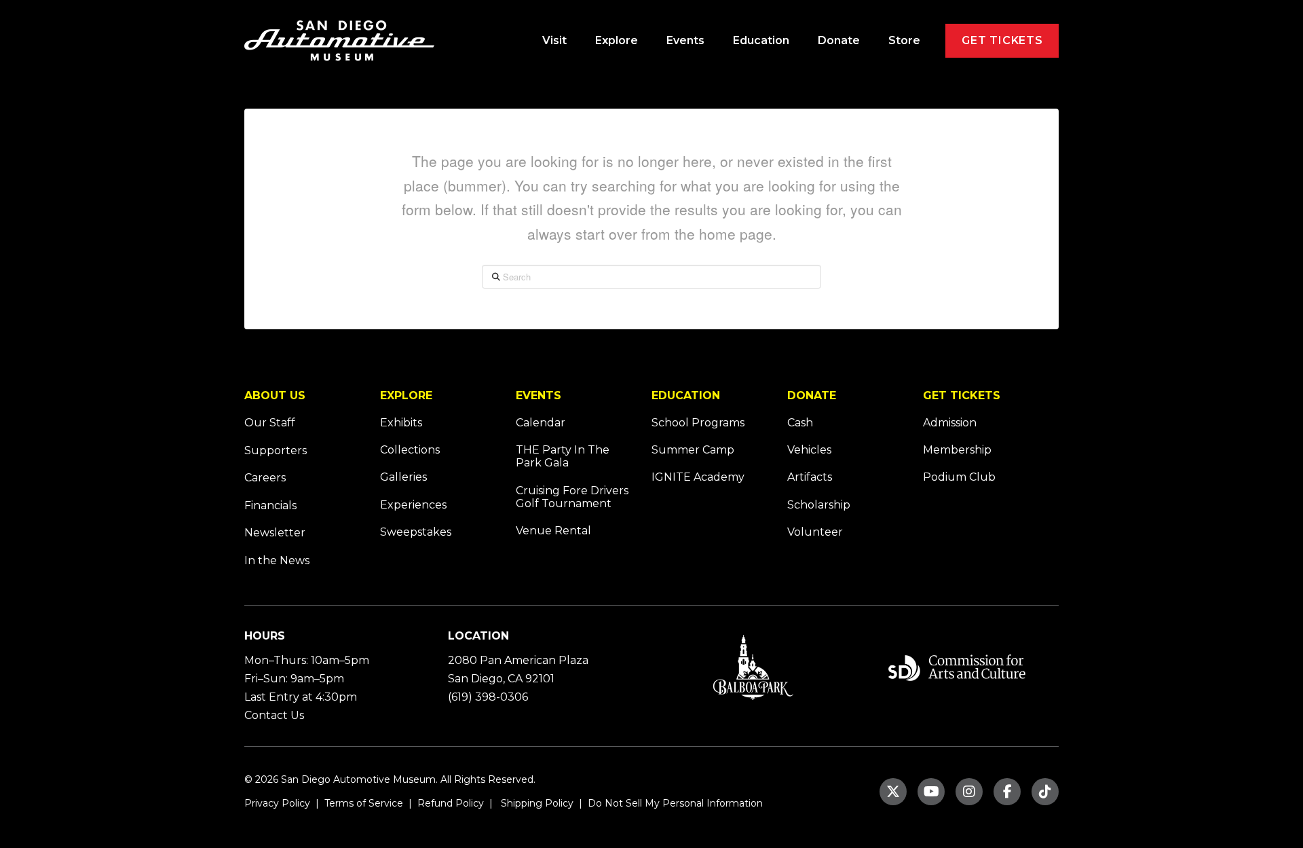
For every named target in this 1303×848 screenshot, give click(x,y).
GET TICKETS (961, 395)
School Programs (698, 422)
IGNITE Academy (698, 477)
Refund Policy (449, 803)
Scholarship (818, 504)
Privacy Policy (277, 803)
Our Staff (269, 422)
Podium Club (959, 477)
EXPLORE (406, 395)
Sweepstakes (415, 532)
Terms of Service (362, 803)
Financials (270, 505)
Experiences (413, 504)
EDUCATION (686, 395)
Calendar (540, 422)
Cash (800, 422)
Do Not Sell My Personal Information (675, 803)
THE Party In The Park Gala (562, 456)
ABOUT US (274, 395)
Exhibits (401, 422)
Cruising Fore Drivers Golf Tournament (572, 497)
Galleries (403, 477)
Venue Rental (553, 530)
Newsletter (274, 532)
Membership (957, 449)
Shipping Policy (535, 803)
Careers (265, 477)
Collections (410, 449)
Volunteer (815, 532)
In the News (276, 560)
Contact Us (274, 715)
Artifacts (809, 477)
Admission (950, 422)
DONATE (811, 395)
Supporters (275, 450)
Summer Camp (693, 449)
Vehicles (809, 449)
